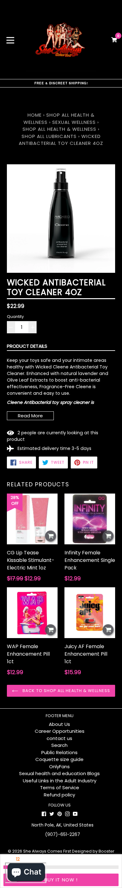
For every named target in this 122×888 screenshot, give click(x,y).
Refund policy (59, 794)
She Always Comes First (47, 851)
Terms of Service (59, 787)
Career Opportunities (59, 731)
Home (35, 115)
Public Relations (59, 752)
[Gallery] (61, 218)
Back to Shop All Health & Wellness (65, 691)
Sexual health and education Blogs (59, 773)
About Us (59, 724)
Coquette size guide (59, 759)
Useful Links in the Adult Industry (59, 780)
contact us (59, 738)
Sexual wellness (74, 122)
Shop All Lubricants (49, 136)
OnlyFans (59, 766)
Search (59, 745)
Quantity (15, 317)
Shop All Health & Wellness (59, 129)
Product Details (27, 346)
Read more (30, 415)
